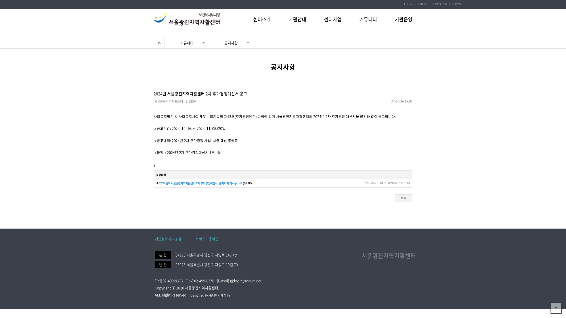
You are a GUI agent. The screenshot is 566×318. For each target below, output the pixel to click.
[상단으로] (556, 308)
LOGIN (408, 4)
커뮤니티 (368, 19)
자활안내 (297, 19)
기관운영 (403, 19)
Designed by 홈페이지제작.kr (210, 295)
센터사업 (333, 19)
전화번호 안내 (439, 4)
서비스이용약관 (204, 238)
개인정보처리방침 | (171, 238)
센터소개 (262, 19)
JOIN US (422, 4)
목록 (403, 198)
